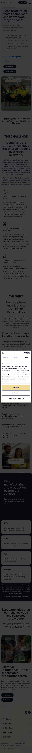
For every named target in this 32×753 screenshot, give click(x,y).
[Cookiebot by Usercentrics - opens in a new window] (23, 353)
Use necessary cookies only (16, 398)
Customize (15, 393)
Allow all (16, 387)
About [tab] (26, 357)
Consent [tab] (5, 357)
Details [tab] (16, 357)
